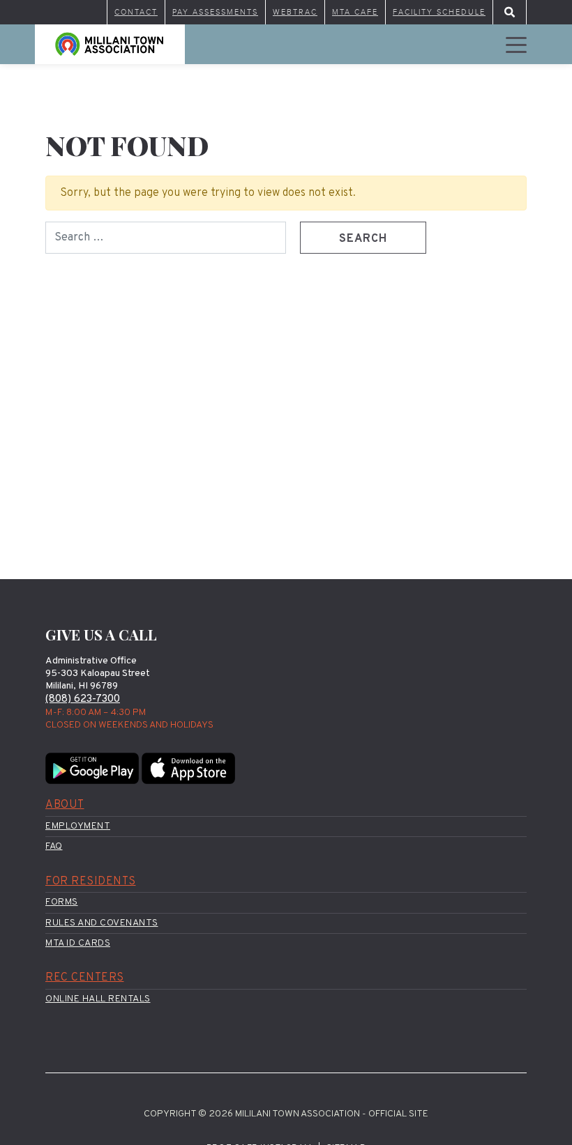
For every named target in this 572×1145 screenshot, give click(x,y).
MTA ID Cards (77, 943)
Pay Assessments (215, 12)
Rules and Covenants (101, 923)
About (64, 805)
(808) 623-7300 (82, 699)
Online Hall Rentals (98, 999)
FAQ (54, 846)
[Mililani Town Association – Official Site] (110, 44)
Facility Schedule (439, 12)
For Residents (90, 882)
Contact (136, 12)
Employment (77, 826)
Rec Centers (84, 978)
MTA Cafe (355, 12)
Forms (61, 902)
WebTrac (295, 12)
